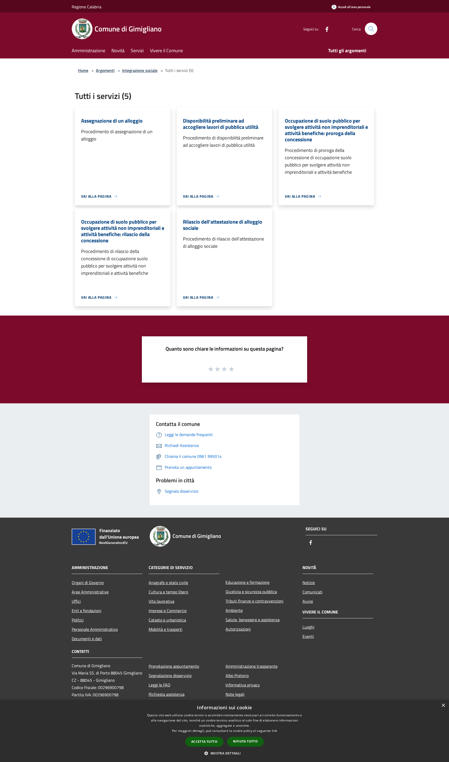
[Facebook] (325, 28)
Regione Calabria (86, 7)
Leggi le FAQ (159, 685)
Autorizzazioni (238, 629)
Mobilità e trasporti (165, 629)
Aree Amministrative (90, 592)
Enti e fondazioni (86, 610)
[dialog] (224, 731)
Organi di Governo (88, 582)
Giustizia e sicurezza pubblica (251, 592)
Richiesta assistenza (166, 694)
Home (83, 70)
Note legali (235, 694)
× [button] (443, 705)
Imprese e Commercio (168, 610)
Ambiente (234, 610)
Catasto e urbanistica (167, 620)
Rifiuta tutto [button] (245, 741)
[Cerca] (371, 29)
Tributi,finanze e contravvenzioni (254, 601)
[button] (224, 753)
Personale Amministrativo (95, 629)
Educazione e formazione (247, 582)
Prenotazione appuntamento (174, 666)
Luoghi (308, 627)
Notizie (308, 582)
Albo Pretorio (237, 675)
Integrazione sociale (139, 70)
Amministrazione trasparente (252, 666)
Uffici (76, 601)
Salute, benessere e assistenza (253, 620)
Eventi (308, 636)
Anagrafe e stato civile (168, 582)
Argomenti (105, 70)
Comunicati (312, 592)
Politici (78, 620)
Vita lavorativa (161, 601)
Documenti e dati (87, 639)
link (274, 730)
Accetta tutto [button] (204, 741)
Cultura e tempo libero (168, 592)
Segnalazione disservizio (170, 675)
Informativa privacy (243, 685)
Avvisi (307, 601)
